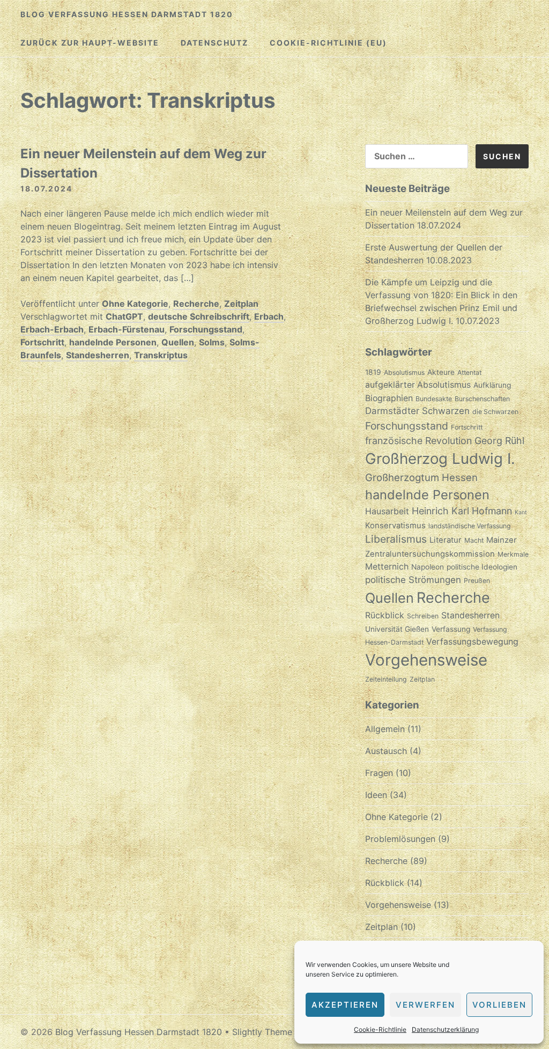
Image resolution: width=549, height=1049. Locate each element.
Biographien (389, 398)
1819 (373, 372)
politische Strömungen (413, 579)
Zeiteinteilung (386, 679)
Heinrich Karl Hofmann (462, 510)
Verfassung (451, 629)
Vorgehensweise (426, 660)
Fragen (379, 772)
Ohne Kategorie (135, 303)
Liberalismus (396, 539)
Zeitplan (241, 303)
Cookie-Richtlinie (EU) (328, 42)
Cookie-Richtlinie (380, 1029)
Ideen (376, 794)
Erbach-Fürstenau (126, 329)
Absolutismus (404, 372)
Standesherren (97, 355)
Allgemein (385, 728)
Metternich (387, 567)
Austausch (386, 750)
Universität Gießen (397, 629)
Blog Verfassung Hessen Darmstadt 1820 (126, 14)
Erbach (269, 316)
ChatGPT (124, 316)
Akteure (441, 372)
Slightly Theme (262, 1031)
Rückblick (384, 615)
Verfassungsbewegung (472, 642)
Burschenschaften (482, 399)
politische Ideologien (482, 567)
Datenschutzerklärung (445, 1029)
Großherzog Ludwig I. (440, 458)
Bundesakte (434, 399)
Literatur (445, 540)
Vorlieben (499, 1005)
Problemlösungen (400, 838)
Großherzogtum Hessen (421, 477)
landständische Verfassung (469, 526)
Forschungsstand (205, 329)
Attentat (469, 372)
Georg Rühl (499, 440)
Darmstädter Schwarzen (417, 410)
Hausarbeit (387, 511)
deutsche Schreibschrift (198, 316)
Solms (212, 342)
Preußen (477, 581)
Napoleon (427, 567)
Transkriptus (161, 355)
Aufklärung (492, 385)
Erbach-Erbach (52, 329)
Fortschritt (42, 342)
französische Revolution (418, 440)
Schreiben (423, 616)
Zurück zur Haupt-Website (89, 42)
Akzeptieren (345, 1005)
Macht (474, 540)
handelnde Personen (113, 342)
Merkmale (513, 554)
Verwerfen (425, 1005)
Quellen (177, 342)
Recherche (196, 303)
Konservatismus (395, 525)
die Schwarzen (495, 412)
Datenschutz (214, 42)
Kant (521, 512)
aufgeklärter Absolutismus (418, 385)
